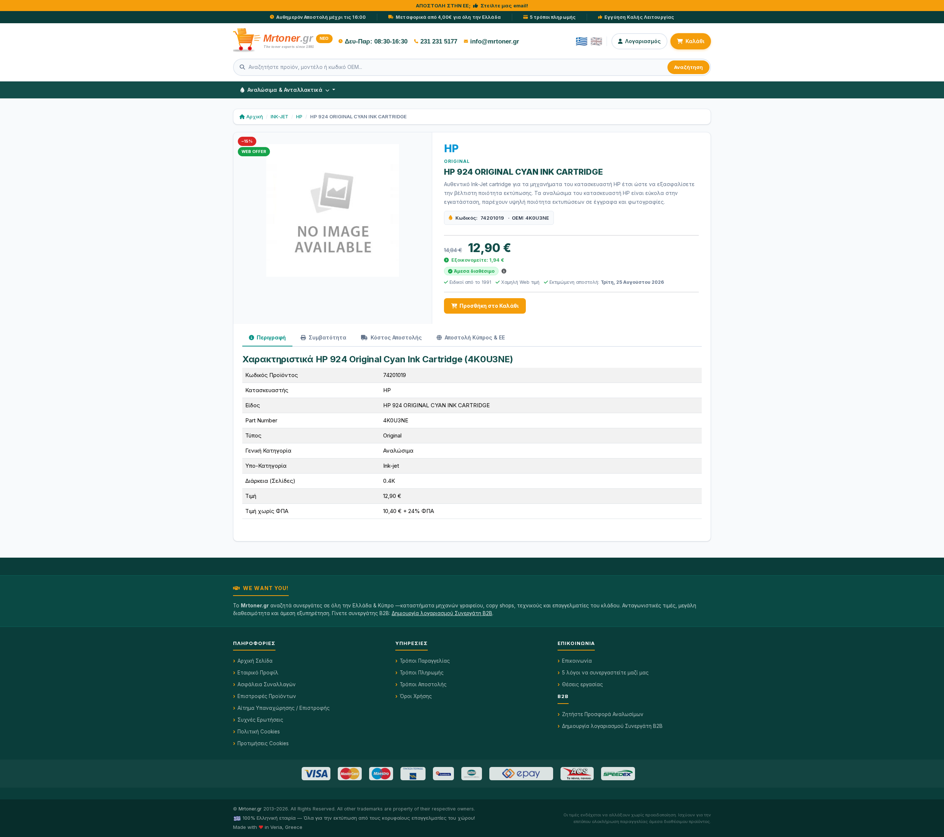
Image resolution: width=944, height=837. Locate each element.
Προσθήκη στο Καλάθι (488, 306)
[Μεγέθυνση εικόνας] (332, 210)
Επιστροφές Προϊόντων (266, 696)
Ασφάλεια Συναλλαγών (266, 684)
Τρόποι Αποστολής (423, 684)
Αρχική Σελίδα (255, 661)
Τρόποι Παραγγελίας (425, 661)
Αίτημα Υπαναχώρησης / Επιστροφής (283, 708)
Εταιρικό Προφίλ (257, 673)
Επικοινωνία (577, 661)
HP (299, 116)
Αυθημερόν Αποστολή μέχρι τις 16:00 (321, 17)
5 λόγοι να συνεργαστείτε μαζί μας (605, 673)
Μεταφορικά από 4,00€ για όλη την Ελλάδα (448, 17)
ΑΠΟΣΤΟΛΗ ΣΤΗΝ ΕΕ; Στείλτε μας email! (472, 5)
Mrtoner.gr (250, 809)
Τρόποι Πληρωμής (422, 673)
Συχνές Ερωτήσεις (260, 720)
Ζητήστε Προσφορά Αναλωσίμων (602, 714)
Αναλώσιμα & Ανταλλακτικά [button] (285, 90)
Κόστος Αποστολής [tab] (395, 337)
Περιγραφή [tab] (271, 337)
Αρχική (254, 116)
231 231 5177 (438, 41)
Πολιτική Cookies (258, 732)
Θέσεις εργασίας (582, 684)
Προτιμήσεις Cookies (263, 743)
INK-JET (279, 116)
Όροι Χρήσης (416, 696)
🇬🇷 (581, 41)
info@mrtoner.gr (494, 41)
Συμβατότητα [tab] (326, 337)
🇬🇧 (596, 41)
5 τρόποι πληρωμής (553, 17)
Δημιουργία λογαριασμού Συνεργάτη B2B (442, 613)
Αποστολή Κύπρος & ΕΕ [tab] (474, 337)
